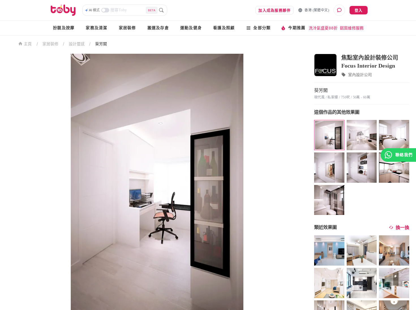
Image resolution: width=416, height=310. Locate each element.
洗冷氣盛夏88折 (323, 27)
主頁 (28, 44)
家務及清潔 (96, 28)
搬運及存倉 (158, 28)
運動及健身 (191, 28)
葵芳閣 (101, 43)
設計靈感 (77, 43)
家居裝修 (127, 28)
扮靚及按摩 (63, 28)
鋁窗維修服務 (352, 27)
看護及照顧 (224, 28)
